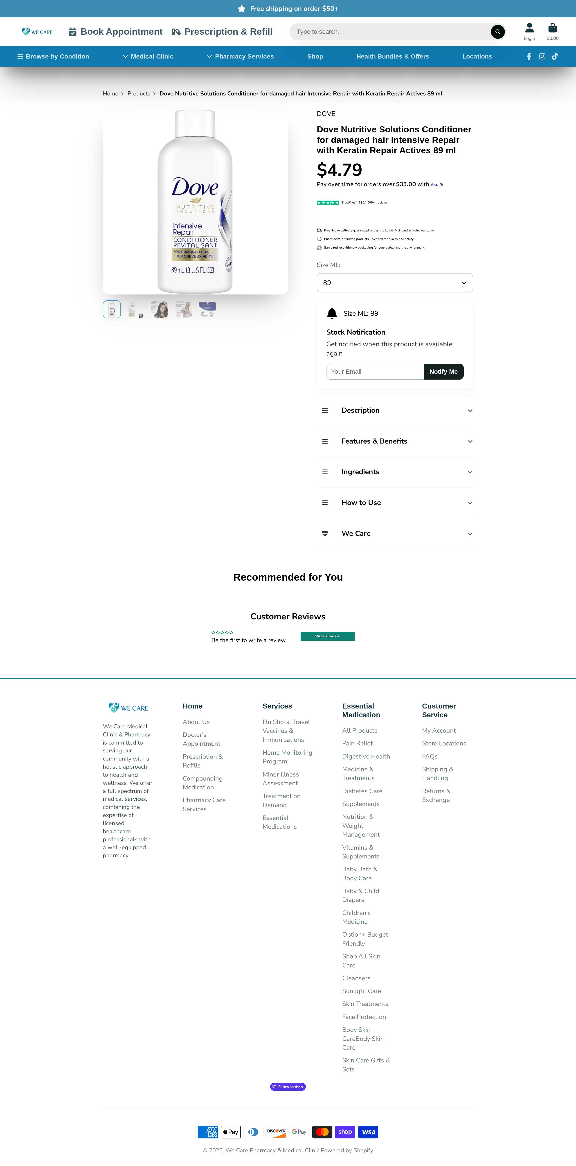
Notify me (444, 371)
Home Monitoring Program (288, 757)
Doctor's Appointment (201, 739)
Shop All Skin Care (361, 960)
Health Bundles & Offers (392, 56)
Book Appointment (122, 31)
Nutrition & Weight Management (361, 826)
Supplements (361, 804)
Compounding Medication (203, 783)
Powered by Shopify (347, 1150)
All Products (360, 730)
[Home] (37, 31)
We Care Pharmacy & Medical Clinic (272, 1150)
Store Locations (444, 743)
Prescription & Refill (228, 31)
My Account (439, 730)
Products (139, 93)
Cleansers (356, 978)
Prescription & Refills (203, 761)
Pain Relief (357, 743)
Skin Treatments (365, 1004)
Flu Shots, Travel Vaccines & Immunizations (286, 731)
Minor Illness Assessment (281, 779)
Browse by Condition (57, 56)
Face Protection (364, 1017)
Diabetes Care (362, 791)
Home (110, 93)
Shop (315, 56)
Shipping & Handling (437, 773)
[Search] (498, 31)
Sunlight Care (361, 991)
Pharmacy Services (244, 56)
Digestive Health (366, 756)
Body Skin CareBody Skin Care (363, 1039)
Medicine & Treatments (358, 773)
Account (529, 32)
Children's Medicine (356, 917)
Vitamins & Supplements (361, 852)
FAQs (430, 756)
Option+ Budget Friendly (365, 939)
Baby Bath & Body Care (360, 873)
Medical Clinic (152, 56)
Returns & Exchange (436, 795)
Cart (553, 32)
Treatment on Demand (282, 800)
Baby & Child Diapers (360, 895)
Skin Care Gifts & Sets (366, 1064)
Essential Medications (280, 822)
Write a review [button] (327, 636)
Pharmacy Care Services (204, 804)
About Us (196, 722)
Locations (477, 56)
